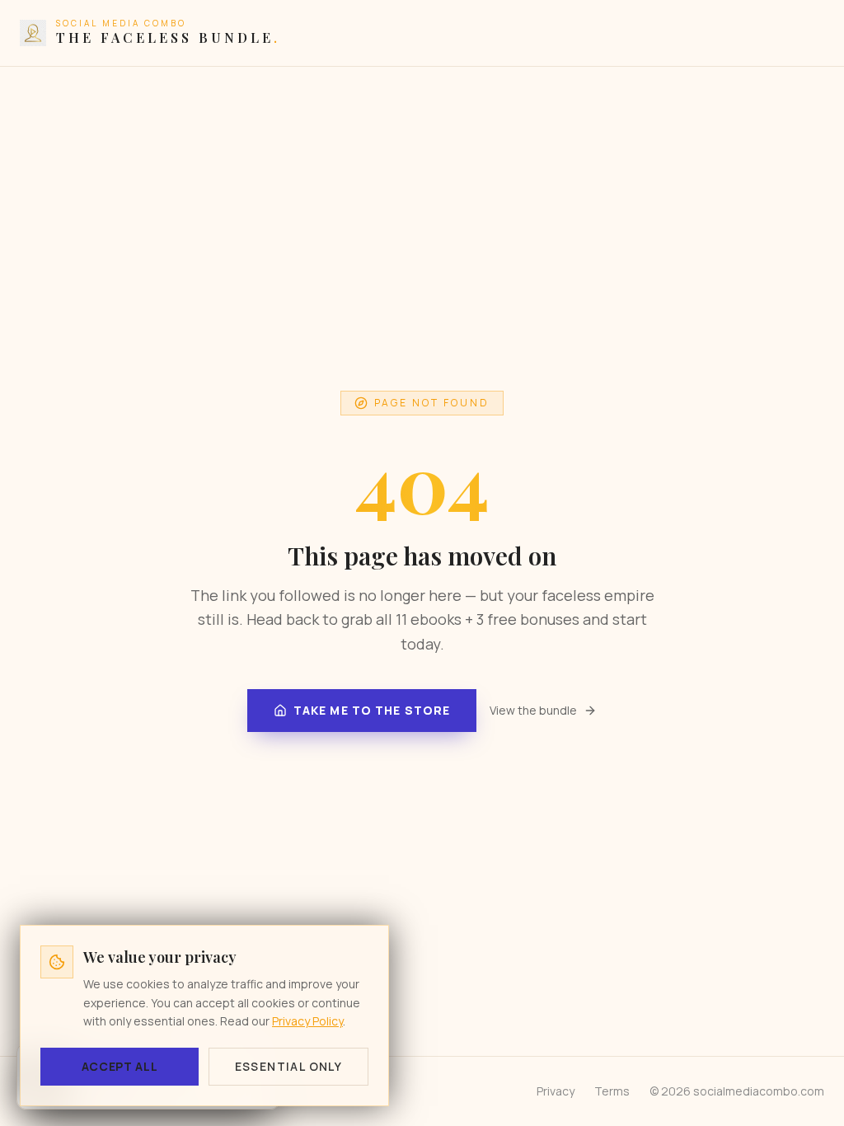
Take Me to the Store (371, 710)
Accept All (120, 1066)
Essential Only (289, 1066)
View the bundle (533, 710)
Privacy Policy (307, 1021)
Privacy (555, 1091)
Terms (612, 1091)
